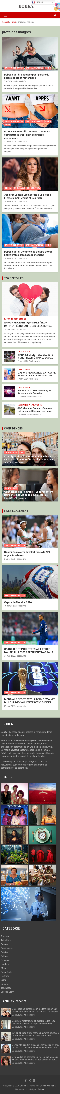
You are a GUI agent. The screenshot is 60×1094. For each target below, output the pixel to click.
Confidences (11, 453)
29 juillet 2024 (10, 201)
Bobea (23, 1085)
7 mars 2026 (22, 361)
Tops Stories (20, 319)
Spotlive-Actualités (15, 545)
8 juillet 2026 (9, 559)
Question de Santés (14, 68)
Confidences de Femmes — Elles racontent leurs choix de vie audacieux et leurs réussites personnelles (28, 494)
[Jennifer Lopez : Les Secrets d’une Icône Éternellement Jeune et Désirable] (30, 174)
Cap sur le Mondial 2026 (18, 602)
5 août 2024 (9, 81)
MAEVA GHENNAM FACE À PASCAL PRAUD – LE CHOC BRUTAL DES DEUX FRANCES (36, 375)
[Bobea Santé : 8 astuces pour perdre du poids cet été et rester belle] (30, 54)
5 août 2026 (9, 498)
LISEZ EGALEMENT (16, 511)
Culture (4, 956)
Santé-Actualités (34, 68)
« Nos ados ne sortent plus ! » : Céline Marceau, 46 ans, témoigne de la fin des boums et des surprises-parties (35, 1060)
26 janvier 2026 (24, 414)
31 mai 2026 (9, 656)
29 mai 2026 (9, 329)
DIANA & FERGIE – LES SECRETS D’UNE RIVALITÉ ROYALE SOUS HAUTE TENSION (35, 357)
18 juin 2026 (9, 606)
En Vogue (5, 960)
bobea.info (21, 81)
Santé (3, 980)
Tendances (6, 988)
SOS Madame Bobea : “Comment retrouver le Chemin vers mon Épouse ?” (35, 411)
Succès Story (33, 188)
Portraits (5, 976)
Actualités (6, 940)
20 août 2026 (10, 462)
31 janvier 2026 (24, 396)
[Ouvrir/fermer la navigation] (5, 15)
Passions (8, 319)
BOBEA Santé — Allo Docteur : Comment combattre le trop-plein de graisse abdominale (27, 135)
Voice (22, 453)
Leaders (5, 964)
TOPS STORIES (14, 278)
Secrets (5, 984)
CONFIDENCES (13, 428)
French (39, 2)
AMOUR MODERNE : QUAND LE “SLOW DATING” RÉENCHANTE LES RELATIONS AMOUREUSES (27, 326)
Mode (4, 968)
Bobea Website (47, 1085)
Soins (48, 68)
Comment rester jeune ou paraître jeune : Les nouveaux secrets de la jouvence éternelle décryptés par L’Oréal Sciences (33, 1024)
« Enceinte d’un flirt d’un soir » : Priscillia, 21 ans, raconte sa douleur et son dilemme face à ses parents (35, 1048)
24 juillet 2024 (10, 258)
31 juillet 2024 (10, 142)
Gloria (8, 188)
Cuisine (4, 952)
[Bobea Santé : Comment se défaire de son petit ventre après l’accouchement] (30, 231)
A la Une (5, 936)
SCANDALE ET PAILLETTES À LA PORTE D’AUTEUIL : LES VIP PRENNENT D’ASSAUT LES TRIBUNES (28, 652)
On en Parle (19, 188)
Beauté (4, 944)
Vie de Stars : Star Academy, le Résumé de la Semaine (34, 392)
